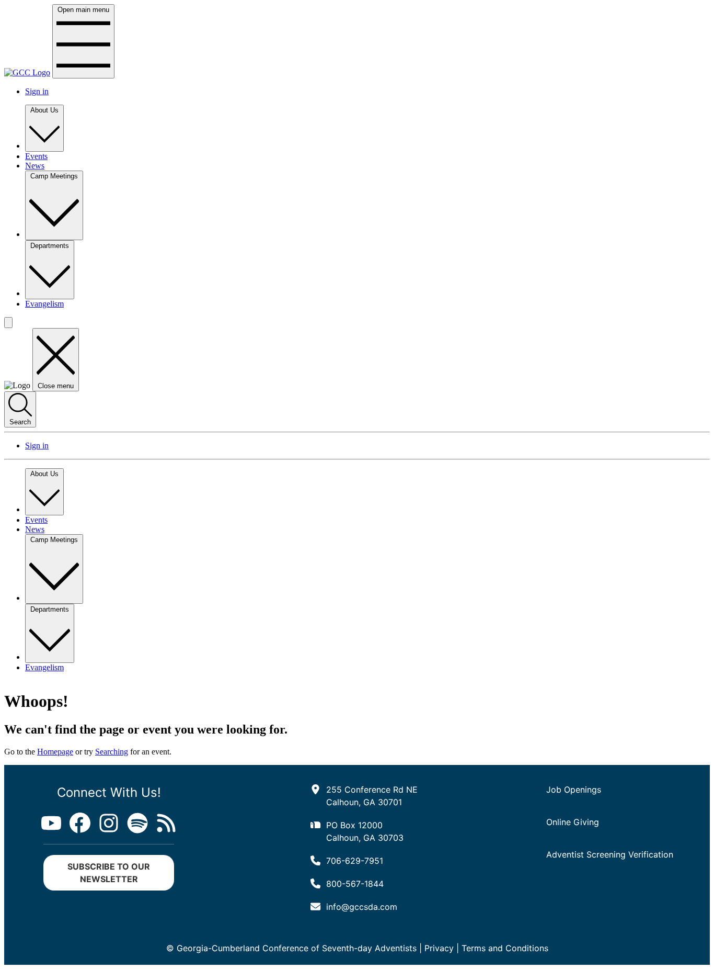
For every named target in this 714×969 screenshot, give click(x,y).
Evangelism (44, 303)
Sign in (37, 91)
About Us (44, 110)
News (34, 165)
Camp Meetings (54, 176)
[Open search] (8, 322)
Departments (49, 246)
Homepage (55, 751)
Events (36, 156)
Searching (111, 751)
